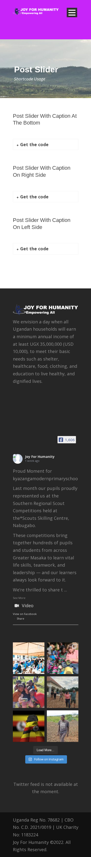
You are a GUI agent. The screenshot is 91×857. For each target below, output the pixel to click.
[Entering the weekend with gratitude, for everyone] (62, 726)
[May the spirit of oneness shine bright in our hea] (28, 726)
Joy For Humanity (40, 456)
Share (20, 618)
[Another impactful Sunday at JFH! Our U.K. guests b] (62, 658)
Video (27, 605)
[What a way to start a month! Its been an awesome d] (62, 692)
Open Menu (72, 12)
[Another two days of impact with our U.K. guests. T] (28, 658)
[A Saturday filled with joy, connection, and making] (28, 692)
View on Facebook (25, 614)
